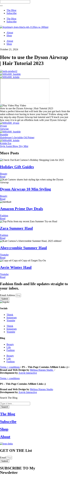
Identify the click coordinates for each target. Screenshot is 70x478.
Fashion (4, 215)
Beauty (3, 173)
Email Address (8, 295)
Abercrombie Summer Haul (23, 248)
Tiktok (10, 314)
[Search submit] (1, 5)
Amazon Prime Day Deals (21, 209)
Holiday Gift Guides (17, 167)
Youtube (4, 254)
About (10, 32)
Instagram (12, 317)
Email (3, 457)
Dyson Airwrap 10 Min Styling (25, 189)
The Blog (11, 10)
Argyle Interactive (27, 372)
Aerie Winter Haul (16, 267)
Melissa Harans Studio (42, 370)
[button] (35, 105)
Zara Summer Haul (16, 228)
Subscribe (12, 13)
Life (9, 347)
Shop (9, 35)
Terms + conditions (10, 367)
